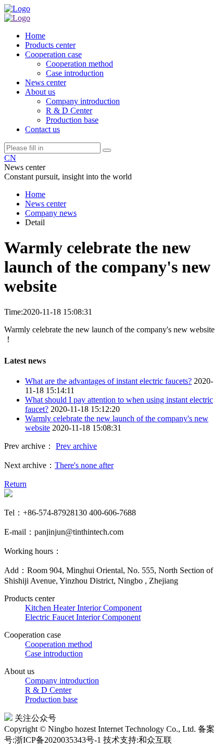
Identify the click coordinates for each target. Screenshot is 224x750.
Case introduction (75, 73)
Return (15, 484)
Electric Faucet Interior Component (83, 617)
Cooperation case (53, 54)
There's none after (84, 465)
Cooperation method (79, 63)
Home (35, 35)
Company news (51, 213)
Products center (50, 45)
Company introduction (83, 101)
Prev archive (76, 446)
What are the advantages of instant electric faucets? (108, 381)
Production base (72, 119)
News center (45, 82)
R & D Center (69, 110)
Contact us (42, 129)
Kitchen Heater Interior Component (83, 607)
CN (10, 157)
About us (40, 91)
